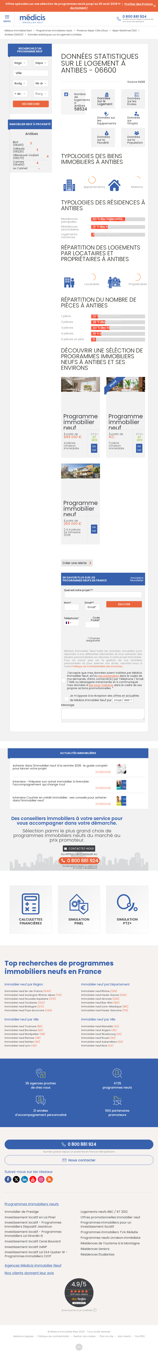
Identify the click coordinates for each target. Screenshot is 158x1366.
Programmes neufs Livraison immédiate (110, 1238)
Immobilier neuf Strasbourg (101, 1034)
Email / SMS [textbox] (121, 700)
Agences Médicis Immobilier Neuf (33, 1265)
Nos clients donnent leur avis (29, 1273)
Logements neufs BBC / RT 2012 (104, 1212)
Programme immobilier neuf (80, 426)
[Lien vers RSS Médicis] (49, 1179)
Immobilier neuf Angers (99, 1030)
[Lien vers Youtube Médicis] (32, 1179)
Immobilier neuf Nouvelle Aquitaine (30, 999)
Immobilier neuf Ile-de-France (28, 991)
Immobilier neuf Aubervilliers (102, 1042)
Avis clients (124, 1336)
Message (67, 704)
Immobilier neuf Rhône (99, 991)
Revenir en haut (79, 1347)
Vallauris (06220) (19, 150)
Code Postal (95, 618)
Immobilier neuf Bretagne (24, 1006)
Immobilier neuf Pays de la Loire (28, 1010)
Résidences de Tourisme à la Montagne (110, 1243)
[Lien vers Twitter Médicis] (16, 1179)
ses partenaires (108, 675)
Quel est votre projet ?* (78, 590)
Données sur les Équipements (106, 120)
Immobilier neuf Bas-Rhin (100, 1002)
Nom (67, 602)
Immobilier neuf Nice (97, 1045)
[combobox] (20, 62)
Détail (94, 448)
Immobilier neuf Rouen (98, 1038)
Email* (89, 602)
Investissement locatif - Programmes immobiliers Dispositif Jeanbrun (33, 1224)
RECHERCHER (31, 104)
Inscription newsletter (137, 579)
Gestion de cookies (84, 1336)
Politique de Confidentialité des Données (97, 666)
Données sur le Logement (105, 101)
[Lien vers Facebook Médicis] (8, 1179)
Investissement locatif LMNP (26, 1247)
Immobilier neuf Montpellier (25, 1034)
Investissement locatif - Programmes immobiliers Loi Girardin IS (33, 1234)
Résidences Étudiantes (97, 1254)
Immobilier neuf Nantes (22, 1042)
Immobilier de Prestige (22, 1212)
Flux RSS (140, 1336)
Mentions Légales (23, 1336)
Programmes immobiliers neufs (32, 1204)
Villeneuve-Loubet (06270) (26, 156)
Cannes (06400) (18, 163)
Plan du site (106, 1336)
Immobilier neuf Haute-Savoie (104, 995)
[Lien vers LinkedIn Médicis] (24, 1179)
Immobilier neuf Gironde (100, 999)
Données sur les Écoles (133, 101)
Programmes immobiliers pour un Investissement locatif (106, 1224)
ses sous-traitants (101, 685)
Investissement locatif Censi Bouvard (33, 1241)
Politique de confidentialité (53, 1336)
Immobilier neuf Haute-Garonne (104, 1010)
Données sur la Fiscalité (103, 139)
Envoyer (124, 604)
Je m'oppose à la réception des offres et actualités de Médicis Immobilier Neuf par (104, 698)
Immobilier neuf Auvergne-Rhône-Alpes (33, 995)
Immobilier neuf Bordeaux (24, 1030)
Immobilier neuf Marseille (100, 1026)
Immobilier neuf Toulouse (23, 1026)
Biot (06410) (18, 143)
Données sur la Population (135, 139)
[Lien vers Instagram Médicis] (41, 1179)
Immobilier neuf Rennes (22, 1038)
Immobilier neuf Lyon (21, 1045)
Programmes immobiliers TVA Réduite (109, 1232)
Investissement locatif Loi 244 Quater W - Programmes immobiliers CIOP (36, 1254)
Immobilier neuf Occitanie (25, 1002)
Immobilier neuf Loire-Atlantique (104, 1006)
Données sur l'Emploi (133, 120)
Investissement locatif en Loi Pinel (30, 1217)
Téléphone (71, 618)
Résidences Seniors (95, 1249)
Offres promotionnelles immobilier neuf (110, 1217)
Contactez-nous (81, 848)
